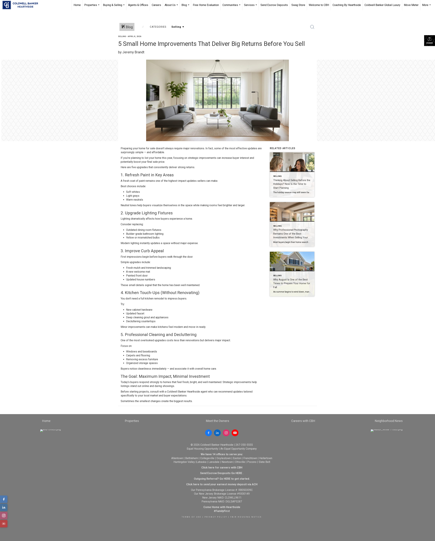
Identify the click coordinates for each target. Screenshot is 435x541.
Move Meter (411, 5)
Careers (156, 5)
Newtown (227, 462)
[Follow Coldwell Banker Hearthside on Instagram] (226, 432)
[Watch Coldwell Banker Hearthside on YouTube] (235, 432)
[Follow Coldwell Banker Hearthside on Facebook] (208, 432)
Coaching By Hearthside (347, 5)
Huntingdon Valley (184, 462)
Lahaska (201, 462)
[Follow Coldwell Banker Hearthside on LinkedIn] (217, 432)
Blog (185, 6)
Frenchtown (250, 458)
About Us (172, 6)
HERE (239, 473)
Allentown (177, 458)
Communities (231, 6)
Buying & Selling (114, 6)
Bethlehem (191, 458)
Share (429, 43)
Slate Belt (264, 462)
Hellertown (265, 458)
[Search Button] (312, 27)
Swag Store (298, 5)
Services (251, 6)
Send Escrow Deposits (274, 5)
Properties (92, 6)
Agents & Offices (138, 5)
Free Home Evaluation (206, 5)
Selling (122, 36)
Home (77, 5)
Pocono (251, 462)
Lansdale (213, 462)
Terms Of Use (191, 517)
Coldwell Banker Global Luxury (382, 5)
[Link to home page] (22, 5)
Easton (237, 458)
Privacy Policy (216, 517)
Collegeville (207, 458)
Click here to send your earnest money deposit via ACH (221, 484)
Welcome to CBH (319, 5)
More (427, 6)
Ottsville (240, 462)
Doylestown (223, 458)
